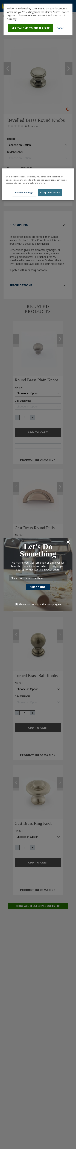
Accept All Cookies (50, 192)
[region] (38, 184)
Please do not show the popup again (40, 604)
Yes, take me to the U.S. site (31, 28)
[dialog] (38, 19)
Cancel (60, 28)
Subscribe (38, 587)
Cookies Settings (24, 192)
